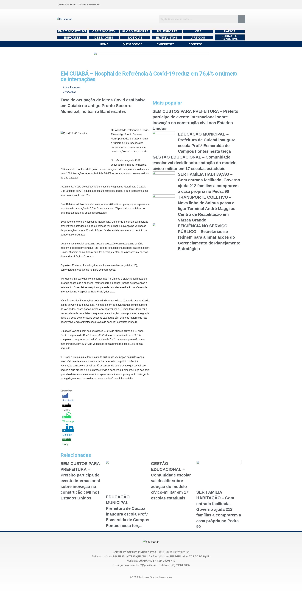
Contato (195, 44)
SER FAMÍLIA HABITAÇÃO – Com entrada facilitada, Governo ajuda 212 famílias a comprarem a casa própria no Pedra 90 (218, 509)
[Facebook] (194, 4)
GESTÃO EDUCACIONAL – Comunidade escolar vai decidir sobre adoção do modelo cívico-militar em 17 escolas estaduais (195, 163)
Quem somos (132, 44)
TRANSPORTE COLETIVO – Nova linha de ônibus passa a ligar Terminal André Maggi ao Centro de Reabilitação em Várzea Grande (206, 209)
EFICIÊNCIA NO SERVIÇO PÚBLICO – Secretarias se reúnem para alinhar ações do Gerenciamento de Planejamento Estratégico (209, 237)
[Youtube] (217, 4)
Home (104, 44)
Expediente (165, 44)
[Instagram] (170, 4)
